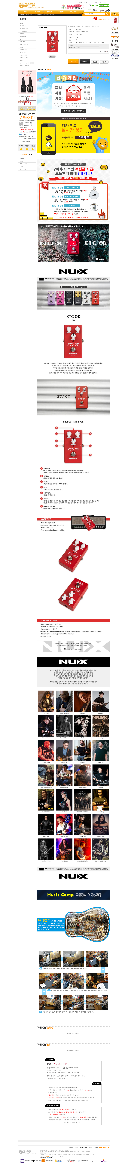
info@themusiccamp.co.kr (57, 1153)
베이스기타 (22, 41)
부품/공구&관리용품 (24, 65)
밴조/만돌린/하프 (24, 44)
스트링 (21, 47)
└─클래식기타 (23, 31)
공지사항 (22, 14)
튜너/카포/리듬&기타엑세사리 (27, 62)
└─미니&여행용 (23, 26)
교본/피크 (22, 60)
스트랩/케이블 (23, 49)
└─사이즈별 (23, 36)
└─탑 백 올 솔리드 (24, 28)
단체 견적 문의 (50, 14)
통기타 (21, 23)
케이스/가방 (23, 52)
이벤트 (44, 14)
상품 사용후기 (37, 14)
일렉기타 (22, 39)
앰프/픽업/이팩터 (24, 57)
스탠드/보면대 (23, 55)
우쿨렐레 (22, 33)
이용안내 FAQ (29, 14)
